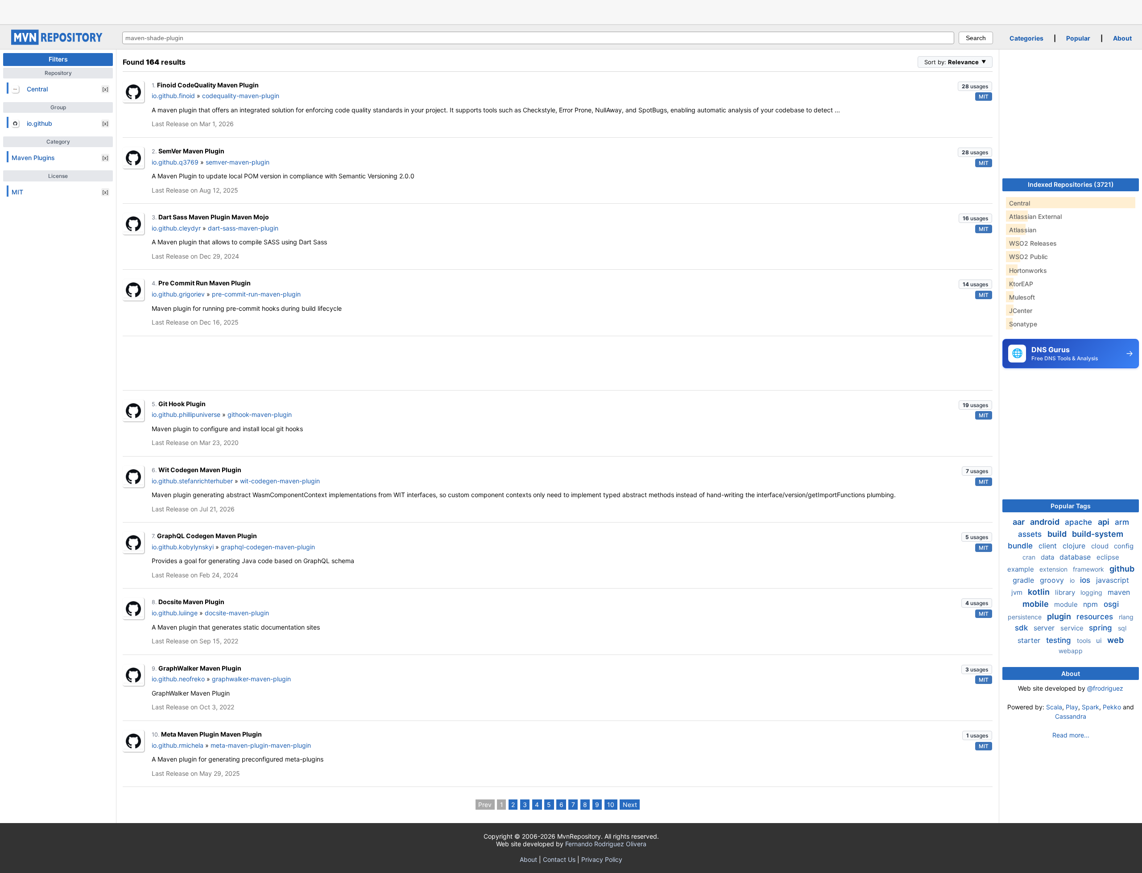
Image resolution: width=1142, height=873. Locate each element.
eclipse (1107, 557)
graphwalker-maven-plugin (251, 679)
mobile (1036, 604)
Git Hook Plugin (182, 404)
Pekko (1112, 707)
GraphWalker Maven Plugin (199, 668)
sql (1122, 628)
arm (1122, 522)
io (1073, 580)
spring (1101, 627)
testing (1059, 640)
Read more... (1070, 735)
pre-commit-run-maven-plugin (256, 294)
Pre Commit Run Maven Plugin (204, 283)
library (1066, 592)
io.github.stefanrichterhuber (192, 481)
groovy (1053, 580)
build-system (1097, 534)
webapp (1071, 651)
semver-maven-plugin (237, 162)
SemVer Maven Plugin (191, 151)
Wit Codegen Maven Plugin (199, 470)
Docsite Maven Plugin (191, 601)
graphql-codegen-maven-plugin (268, 547)
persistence (1025, 617)
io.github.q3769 (175, 162)
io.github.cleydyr (176, 228)
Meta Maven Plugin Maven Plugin (211, 734)
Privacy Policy (601, 859)
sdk (1022, 627)
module (1067, 604)
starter (1030, 640)
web (1115, 640)
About (1122, 38)
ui (1100, 640)
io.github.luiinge (175, 613)
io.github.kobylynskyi (183, 547)
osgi (1111, 604)
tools (1084, 640)
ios (1086, 580)
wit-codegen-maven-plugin (280, 481)
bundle (1021, 545)
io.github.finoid (173, 95)
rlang (1126, 617)
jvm (1017, 592)
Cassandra (1070, 716)
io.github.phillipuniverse (186, 414)
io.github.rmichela (177, 745)
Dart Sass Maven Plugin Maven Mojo (213, 217)
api (1104, 522)
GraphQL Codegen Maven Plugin (207, 535)
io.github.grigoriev (178, 294)
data (1048, 557)
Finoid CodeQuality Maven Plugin (208, 85)
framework (1089, 569)
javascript (1112, 580)
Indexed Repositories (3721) (1071, 184)
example (1021, 569)
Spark (1090, 707)
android (1045, 522)
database (1076, 556)
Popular (1078, 38)
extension (1054, 569)
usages (975, 86)
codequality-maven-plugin (240, 95)
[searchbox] (538, 38)
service (1072, 628)
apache (1079, 522)
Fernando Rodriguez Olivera (605, 844)
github (1121, 568)
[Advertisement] (571, 11)
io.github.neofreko (178, 679)
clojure (1075, 545)
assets (1031, 534)
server (1045, 627)
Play (1072, 707)
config (1124, 546)
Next (630, 804)
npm (1091, 604)
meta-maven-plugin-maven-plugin (261, 745)
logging (1092, 592)
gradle (1024, 580)
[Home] (58, 42)
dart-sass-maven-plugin (243, 228)
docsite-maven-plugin (237, 613)
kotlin (1039, 592)
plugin (1060, 616)
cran (1029, 557)
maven (1119, 592)
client (1049, 545)
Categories (1026, 38)
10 (610, 804)
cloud (1100, 546)
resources (1095, 616)
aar (1019, 522)
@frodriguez (1105, 688)
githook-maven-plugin (260, 414)
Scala (1054, 707)
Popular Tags (1071, 506)
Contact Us (559, 859)
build (1057, 534)
